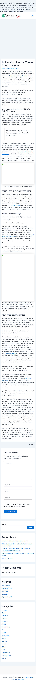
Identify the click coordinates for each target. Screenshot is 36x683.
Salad (3, 644)
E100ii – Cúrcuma (7, 558)
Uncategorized (6, 655)
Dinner (4, 624)
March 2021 (5, 594)
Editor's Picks (6, 627)
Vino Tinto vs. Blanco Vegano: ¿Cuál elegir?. (15, 541)
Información (5, 635)
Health (4, 632)
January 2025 (6, 585)
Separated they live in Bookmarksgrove (20, 76)
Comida (4, 618)
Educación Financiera (18, 679)
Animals (4, 610)
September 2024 (7, 588)
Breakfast (5, 615)
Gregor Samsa (15, 205)
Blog (3, 613)
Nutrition (4, 638)
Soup (3, 650)
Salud (3, 647)
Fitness (4, 630)
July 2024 (5, 591)
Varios (4, 658)
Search (4, 524)
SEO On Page (29, 677)
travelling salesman (11, 353)
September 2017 (7, 597)
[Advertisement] (18, 38)
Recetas (4, 641)
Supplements (6, 652)
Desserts (4, 621)
